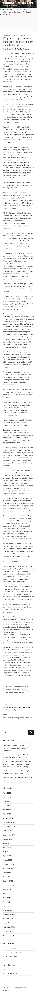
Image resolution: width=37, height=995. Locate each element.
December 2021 (9, 923)
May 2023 (6, 852)
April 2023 (7, 856)
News (17, 689)
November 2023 (9, 826)
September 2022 (9, 885)
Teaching (23, 693)
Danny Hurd (25, 35)
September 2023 (9, 835)
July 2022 (6, 894)
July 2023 (6, 843)
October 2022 (8, 881)
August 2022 (8, 889)
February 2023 (8, 864)
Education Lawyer (9, 948)
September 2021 (9, 935)
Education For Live (18, 3)
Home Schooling (9, 965)
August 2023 (8, 839)
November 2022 (9, 877)
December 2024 (9, 805)
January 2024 (8, 818)
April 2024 (7, 814)
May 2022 (6, 902)
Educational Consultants (17, 686)
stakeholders (12, 693)
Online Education (9, 969)
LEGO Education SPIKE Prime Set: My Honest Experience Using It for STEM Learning (16, 748)
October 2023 (8, 831)
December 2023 (9, 822)
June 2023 (7, 847)
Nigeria (23, 689)
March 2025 (7, 801)
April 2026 (7, 793)
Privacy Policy (7, 988)
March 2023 (7, 860)
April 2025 (7, 797)
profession (11, 691)
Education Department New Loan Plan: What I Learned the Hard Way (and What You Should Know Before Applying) (17, 764)
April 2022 (7, 906)
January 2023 (8, 868)
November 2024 (9, 810)
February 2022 (8, 915)
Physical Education (10, 973)
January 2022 (8, 919)
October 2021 (8, 931)
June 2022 (7, 898)
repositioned (22, 691)
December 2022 (9, 873)
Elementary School (10, 961)
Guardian (10, 689)
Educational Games (10, 957)
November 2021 (9, 927)
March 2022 (7, 910)
